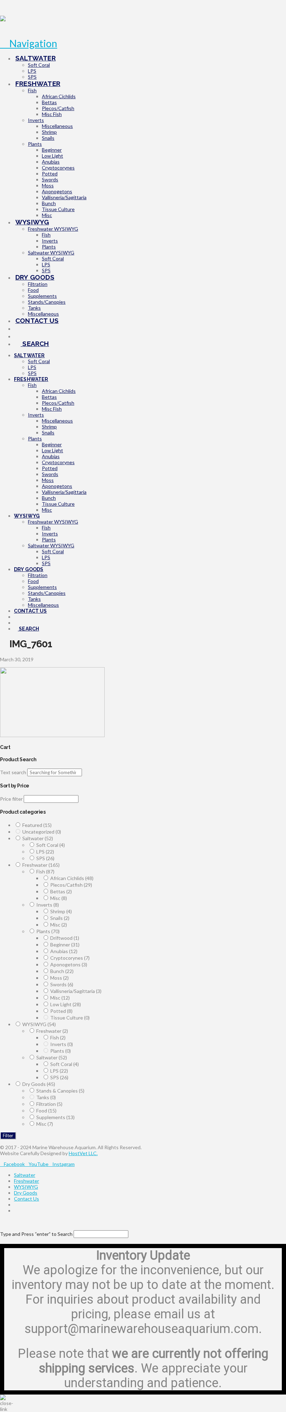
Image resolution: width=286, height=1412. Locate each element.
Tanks (46, 1097)
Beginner (65, 945)
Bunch (62, 971)
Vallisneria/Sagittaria (75, 991)
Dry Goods (38, 1084)
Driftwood (64, 938)
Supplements (55, 1117)
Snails (59, 918)
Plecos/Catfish (71, 885)
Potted (61, 1011)
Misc (58, 898)
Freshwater (41, 865)
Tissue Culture (70, 1018)
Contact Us (26, 1199)
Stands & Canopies (60, 1091)
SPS (45, 858)
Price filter (11, 799)
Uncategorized (41, 832)
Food (46, 1111)
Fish (45, 871)
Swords (61, 984)
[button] (28, 43)
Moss (59, 978)
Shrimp (61, 911)
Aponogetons (68, 964)
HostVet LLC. (83, 1153)
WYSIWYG (39, 1024)
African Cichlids (71, 878)
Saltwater (37, 838)
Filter (8, 1135)
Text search (13, 772)
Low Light (65, 1004)
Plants (48, 931)
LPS (45, 852)
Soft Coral (50, 845)
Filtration (49, 1104)
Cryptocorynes (70, 958)
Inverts (47, 905)
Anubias (63, 951)
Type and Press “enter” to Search (36, 1234)
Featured (37, 825)
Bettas (61, 891)
